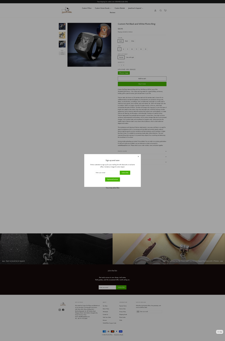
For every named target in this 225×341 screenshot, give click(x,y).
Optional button (112, 179)
